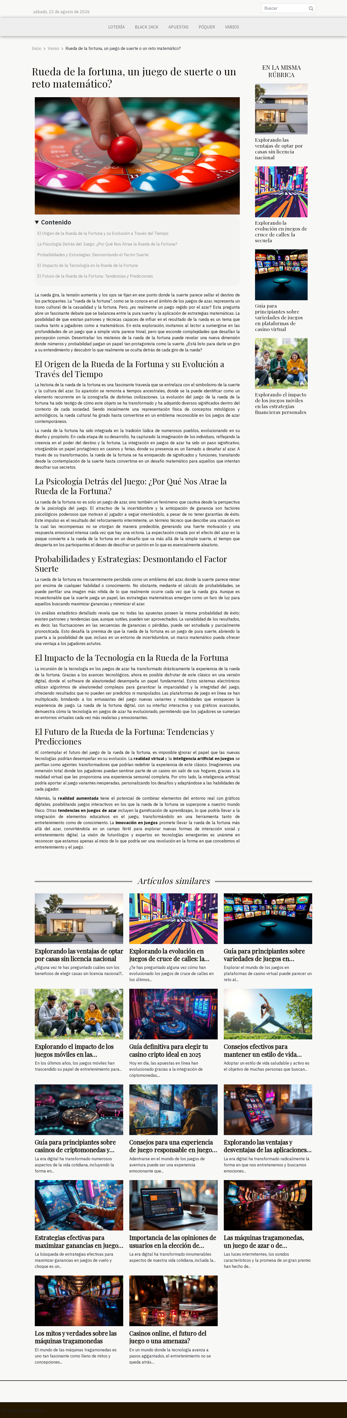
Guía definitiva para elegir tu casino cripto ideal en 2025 (168, 1050)
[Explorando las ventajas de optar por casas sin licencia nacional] (281, 108)
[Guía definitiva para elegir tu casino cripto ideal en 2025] (173, 1013)
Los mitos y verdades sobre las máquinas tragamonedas (76, 1337)
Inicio (36, 48)
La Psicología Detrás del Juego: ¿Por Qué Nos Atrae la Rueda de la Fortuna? (107, 244)
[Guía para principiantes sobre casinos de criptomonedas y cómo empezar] (79, 1109)
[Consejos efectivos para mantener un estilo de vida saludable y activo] (268, 1013)
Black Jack (146, 27)
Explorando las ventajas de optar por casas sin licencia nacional (279, 148)
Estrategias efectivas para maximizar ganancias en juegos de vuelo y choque (78, 1245)
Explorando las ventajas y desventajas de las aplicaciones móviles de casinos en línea (265, 1150)
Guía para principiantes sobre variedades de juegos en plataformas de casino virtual (279, 317)
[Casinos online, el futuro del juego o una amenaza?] (173, 1300)
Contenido (56, 222)
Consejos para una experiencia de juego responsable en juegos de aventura (172, 1150)
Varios (232, 27)
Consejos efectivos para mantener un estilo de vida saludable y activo (260, 1054)
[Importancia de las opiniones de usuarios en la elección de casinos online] (173, 1204)
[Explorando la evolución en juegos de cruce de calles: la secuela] (281, 191)
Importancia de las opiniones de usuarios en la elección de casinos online (172, 1245)
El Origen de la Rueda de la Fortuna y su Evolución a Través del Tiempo (102, 233)
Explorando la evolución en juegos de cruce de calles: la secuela (281, 231)
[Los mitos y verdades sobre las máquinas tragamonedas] (79, 1300)
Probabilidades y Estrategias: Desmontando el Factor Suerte (93, 254)
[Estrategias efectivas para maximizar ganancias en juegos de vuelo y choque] (79, 1204)
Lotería (116, 27)
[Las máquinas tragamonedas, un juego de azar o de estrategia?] (268, 1204)
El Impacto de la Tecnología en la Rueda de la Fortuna (87, 265)
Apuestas (178, 27)
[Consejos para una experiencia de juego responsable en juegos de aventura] (173, 1109)
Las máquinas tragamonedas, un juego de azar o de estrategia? (264, 1245)
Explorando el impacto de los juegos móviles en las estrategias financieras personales (280, 403)
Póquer (207, 27)
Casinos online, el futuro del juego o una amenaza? (168, 1337)
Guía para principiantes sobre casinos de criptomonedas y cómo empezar (75, 1150)
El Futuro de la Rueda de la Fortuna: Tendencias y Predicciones (95, 276)
